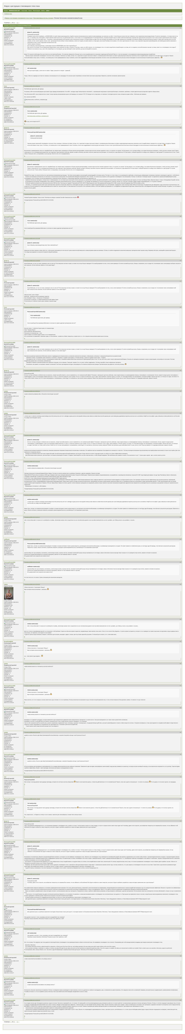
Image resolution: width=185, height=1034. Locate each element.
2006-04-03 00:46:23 (35, 370)
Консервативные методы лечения (43, 18)
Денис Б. (6, 128)
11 (17, 22)
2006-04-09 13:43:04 (35, 841)
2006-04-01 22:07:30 (35, 216)
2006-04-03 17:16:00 (35, 413)
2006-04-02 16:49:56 (35, 260)
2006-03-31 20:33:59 (35, 63)
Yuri (5, 777)
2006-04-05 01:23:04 (35, 641)
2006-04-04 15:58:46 (35, 435)
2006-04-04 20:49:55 (35, 584)
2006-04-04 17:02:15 (35, 539)
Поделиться (27, 28)
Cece (5, 86)
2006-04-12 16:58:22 (35, 956)
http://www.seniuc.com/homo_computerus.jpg (38, 116)
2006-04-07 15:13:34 (35, 776)
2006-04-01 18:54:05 (35, 127)
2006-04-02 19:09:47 (35, 281)
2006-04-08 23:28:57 (35, 821)
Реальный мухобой (9, 28)
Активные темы (8, 13)
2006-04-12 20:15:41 (35, 978)
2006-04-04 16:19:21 (35, 461)
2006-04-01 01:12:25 (35, 106)
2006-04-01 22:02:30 (35, 194)
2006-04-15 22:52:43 (35, 1000)
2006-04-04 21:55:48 (35, 619)
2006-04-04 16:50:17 (35, 517)
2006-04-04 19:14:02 (35, 562)
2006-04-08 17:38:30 (35, 799)
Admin (6, 584)
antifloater (7, 106)
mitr (5, 905)
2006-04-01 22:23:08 (35, 238)
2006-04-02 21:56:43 (35, 342)
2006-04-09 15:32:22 (35, 905)
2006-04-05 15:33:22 (35, 663)
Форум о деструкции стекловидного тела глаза (18, 18)
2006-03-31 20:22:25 (35, 28)
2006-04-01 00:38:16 (35, 86)
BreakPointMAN (8, 641)
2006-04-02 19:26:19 (35, 307)
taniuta (6, 391)
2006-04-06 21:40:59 (35, 754)
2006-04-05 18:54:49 (35, 685)
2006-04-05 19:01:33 (35, 707)
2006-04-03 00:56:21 (35, 391)
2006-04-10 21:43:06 (35, 928)
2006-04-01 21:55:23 (35, 160)
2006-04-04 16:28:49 (35, 495)
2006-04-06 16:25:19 (35, 732)
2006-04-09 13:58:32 (35, 874)
